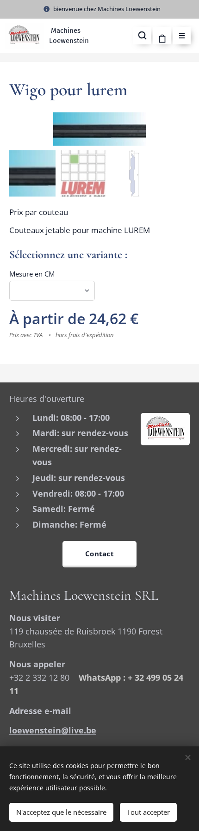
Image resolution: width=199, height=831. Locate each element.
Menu (182, 35)
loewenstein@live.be (52, 730)
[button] (142, 35)
